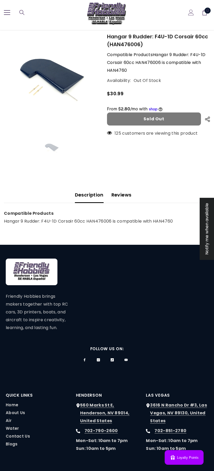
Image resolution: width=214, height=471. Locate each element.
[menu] (7, 12)
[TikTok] (112, 360)
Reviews (121, 195)
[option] (51, 80)
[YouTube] (126, 360)
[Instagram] (98, 360)
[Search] (22, 12)
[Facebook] (85, 360)
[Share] (205, 119)
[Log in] (191, 12)
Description (89, 195)
